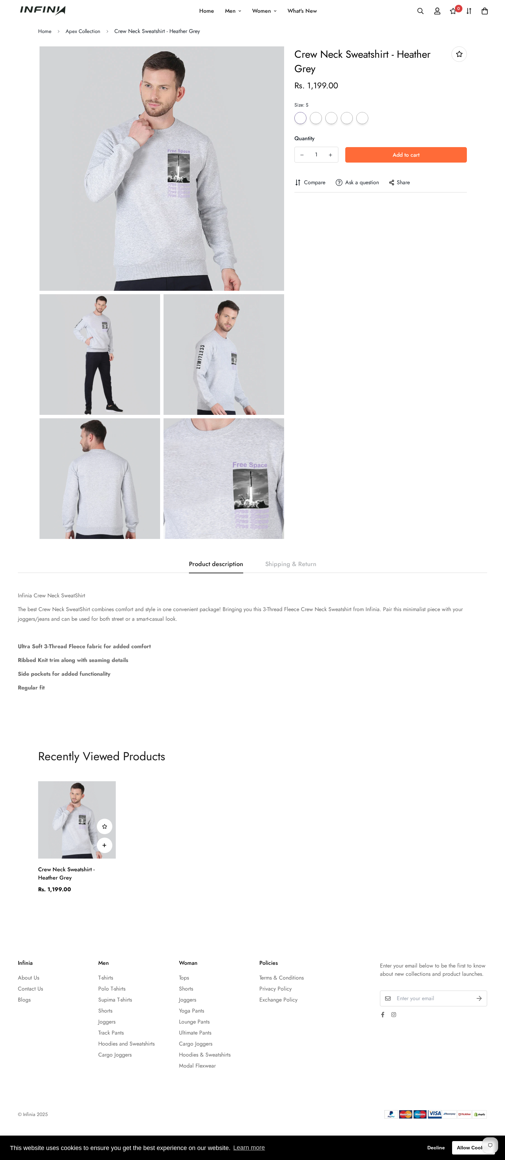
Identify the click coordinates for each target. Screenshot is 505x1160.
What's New (302, 11)
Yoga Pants (191, 1011)
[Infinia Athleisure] (43, 11)
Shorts (105, 1011)
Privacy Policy (275, 989)
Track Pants (111, 1033)
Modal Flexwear (197, 1066)
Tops (184, 978)
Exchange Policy (278, 1000)
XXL (362, 118)
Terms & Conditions (281, 978)
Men (230, 11)
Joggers (106, 1022)
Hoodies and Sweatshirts (126, 1044)
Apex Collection (83, 31)
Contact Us (30, 989)
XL (347, 118)
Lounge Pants (194, 1022)
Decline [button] (436, 1147)
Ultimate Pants (195, 1033)
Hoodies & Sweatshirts (205, 1055)
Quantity (304, 138)
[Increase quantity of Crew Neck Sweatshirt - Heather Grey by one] (330, 155)
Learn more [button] (249, 1147)
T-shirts (105, 978)
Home (206, 11)
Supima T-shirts (115, 1000)
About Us (28, 978)
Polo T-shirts (111, 989)
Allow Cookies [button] (474, 1147)
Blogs (24, 1000)
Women (261, 11)
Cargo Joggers (115, 1055)
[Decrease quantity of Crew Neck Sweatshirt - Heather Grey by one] (302, 155)
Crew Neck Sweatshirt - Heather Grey (66, 873)
